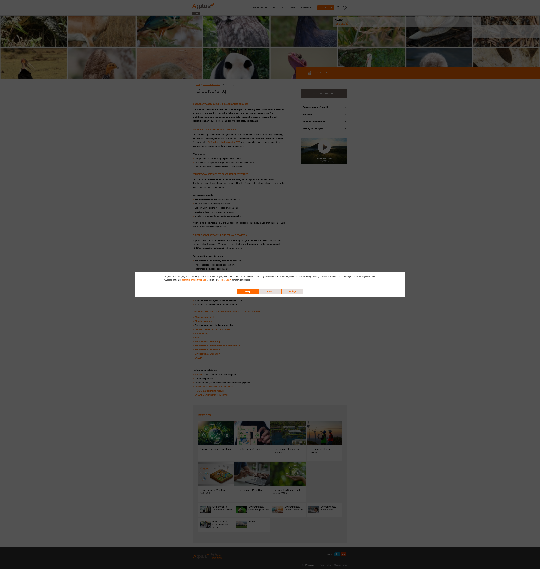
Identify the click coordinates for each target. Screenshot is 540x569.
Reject (270, 291)
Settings (292, 291)
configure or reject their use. (194, 280)
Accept (248, 291)
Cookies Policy (224, 280)
